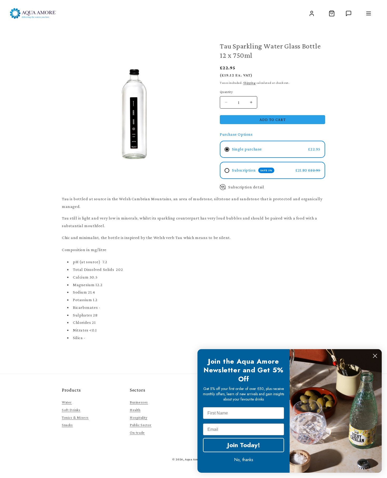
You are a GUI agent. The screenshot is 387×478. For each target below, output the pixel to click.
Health (135, 410)
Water (67, 402)
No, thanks (243, 460)
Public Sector (141, 425)
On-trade (137, 432)
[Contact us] (348, 13)
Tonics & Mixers (75, 417)
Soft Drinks (71, 410)
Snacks (67, 425)
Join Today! (243, 445)
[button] (332, 13)
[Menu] (368, 13)
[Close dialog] (375, 355)
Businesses (139, 402)
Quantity (226, 92)
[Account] (311, 13)
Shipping (249, 83)
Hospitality (138, 417)
